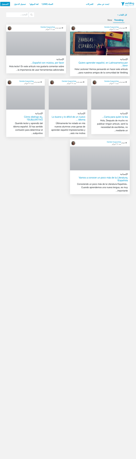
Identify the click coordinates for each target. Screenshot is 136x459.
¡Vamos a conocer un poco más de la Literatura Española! (103, 179)
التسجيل (5, 4)
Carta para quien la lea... (115, 116)
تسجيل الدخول (20, 4)
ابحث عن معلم (103, 4)
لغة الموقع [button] (34, 4)
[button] (47, 4)
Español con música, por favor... (47, 62)
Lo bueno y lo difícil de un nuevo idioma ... (68, 118)
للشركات (89, 4)
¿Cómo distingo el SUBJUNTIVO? (33, 118)
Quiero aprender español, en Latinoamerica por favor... (103, 64)
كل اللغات (123, 14)
